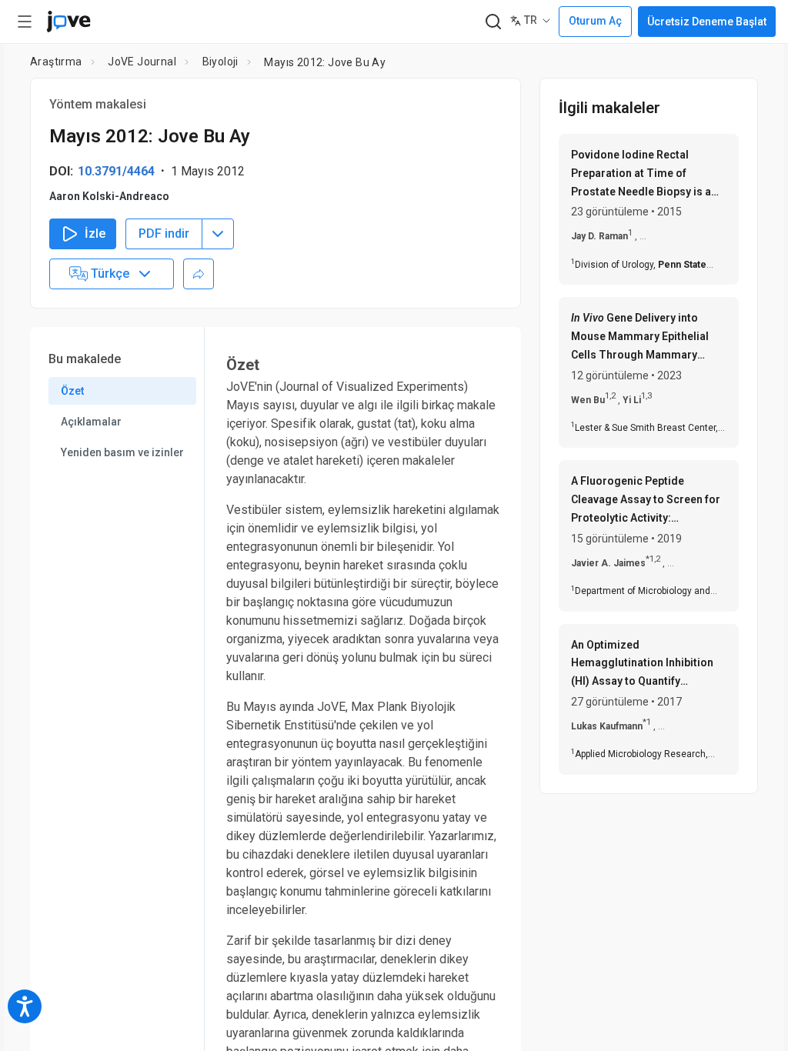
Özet (72, 391)
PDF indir (164, 233)
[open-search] (493, 22)
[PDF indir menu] (218, 234)
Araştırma (56, 61)
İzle (95, 233)
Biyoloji (220, 61)
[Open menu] (24, 21)
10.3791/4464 (116, 171)
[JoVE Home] (68, 21)
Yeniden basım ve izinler (122, 452)
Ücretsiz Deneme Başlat (706, 21)
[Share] (198, 274)
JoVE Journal (142, 61)
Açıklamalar (91, 421)
